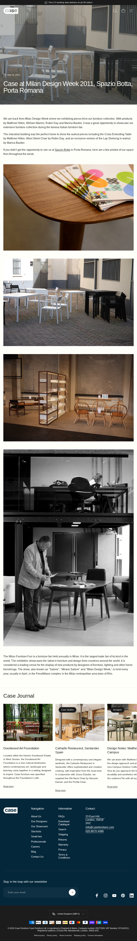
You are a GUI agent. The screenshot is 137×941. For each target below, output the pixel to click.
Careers (35, 846)
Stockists (36, 831)
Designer (117, 710)
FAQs (61, 816)
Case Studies (67, 710)
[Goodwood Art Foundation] (28, 722)
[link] (95, 820)
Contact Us (37, 856)
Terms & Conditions (64, 856)
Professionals (38, 841)
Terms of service (65, 935)
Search (62, 829)
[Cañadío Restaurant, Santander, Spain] (80, 722)
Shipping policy (80, 935)
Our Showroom (39, 826)
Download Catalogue (64, 823)
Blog (33, 851)
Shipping (63, 834)
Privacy (62, 849)
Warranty (63, 844)
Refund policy (39, 935)
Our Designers (39, 821)
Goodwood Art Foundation (21, 748)
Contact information (95, 935)
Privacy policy (52, 935)
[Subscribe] (72, 892)
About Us (36, 816)
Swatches (36, 836)
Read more (8, 786)
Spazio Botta (62, 149)
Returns (62, 839)
